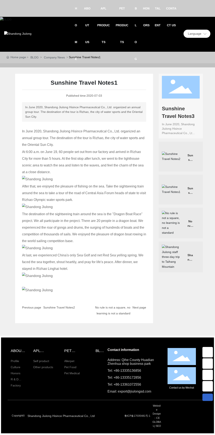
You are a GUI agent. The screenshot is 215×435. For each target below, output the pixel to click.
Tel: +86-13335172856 (124, 377)
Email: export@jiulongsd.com (129, 391)
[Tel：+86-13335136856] (207, 386)
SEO (158, 425)
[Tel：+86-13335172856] (207, 375)
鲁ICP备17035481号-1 (137, 415)
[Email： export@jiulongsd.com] (207, 352)
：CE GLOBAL (156, 422)
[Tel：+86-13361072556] (207, 363)
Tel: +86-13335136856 (124, 370)
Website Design (157, 409)
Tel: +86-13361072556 (124, 384)
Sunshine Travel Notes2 (59, 307)
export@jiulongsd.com (207, 352)
